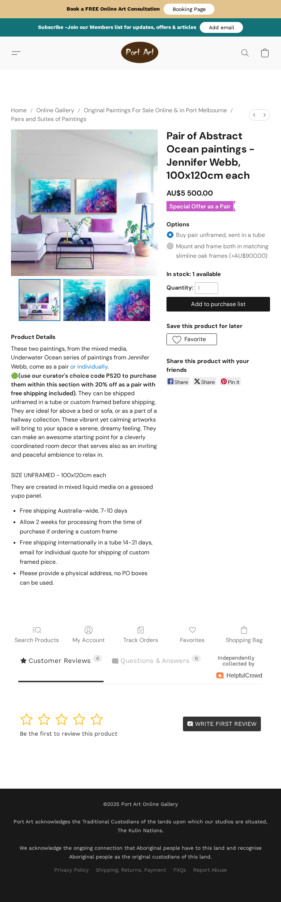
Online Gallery (55, 110)
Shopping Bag (244, 640)
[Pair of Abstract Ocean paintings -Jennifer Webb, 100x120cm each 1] (84, 300)
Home (19, 110)
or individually (89, 366)
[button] (189, 9)
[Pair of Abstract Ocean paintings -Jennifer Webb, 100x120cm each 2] (129, 300)
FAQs (179, 870)
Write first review (224, 723)
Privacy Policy (71, 870)
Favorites (192, 640)
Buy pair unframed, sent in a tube (220, 235)
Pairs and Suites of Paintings (48, 119)
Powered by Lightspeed (140, 882)
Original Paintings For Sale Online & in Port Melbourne (155, 110)
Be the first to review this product (68, 733)
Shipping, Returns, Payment (131, 870)
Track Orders (140, 640)
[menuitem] (254, 115)
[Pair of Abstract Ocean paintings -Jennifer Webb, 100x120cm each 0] (40, 300)
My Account (88, 640)
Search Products (37, 640)
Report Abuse (210, 870)
